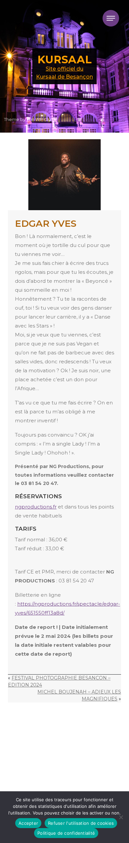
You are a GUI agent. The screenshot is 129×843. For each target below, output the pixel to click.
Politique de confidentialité (66, 833)
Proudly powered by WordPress (91, 119)
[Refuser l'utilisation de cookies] (120, 817)
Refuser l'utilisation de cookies (81, 823)
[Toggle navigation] (111, 18)
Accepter (28, 823)
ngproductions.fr (36, 507)
